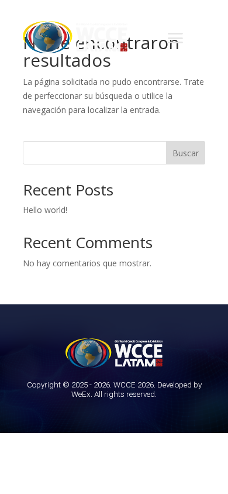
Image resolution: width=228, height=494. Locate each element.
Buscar (185, 153)
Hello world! (45, 209)
